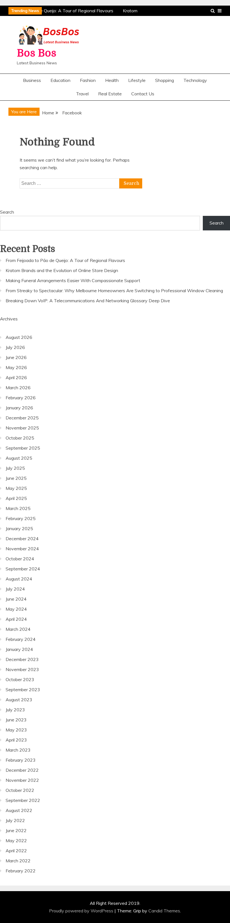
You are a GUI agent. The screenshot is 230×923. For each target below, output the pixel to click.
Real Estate (110, 93)
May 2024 (16, 609)
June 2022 (16, 830)
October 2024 (20, 558)
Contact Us (142, 93)
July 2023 (15, 709)
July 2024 (15, 589)
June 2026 (16, 357)
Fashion (88, 80)
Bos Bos (36, 53)
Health (112, 80)
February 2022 (21, 871)
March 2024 (18, 629)
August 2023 (19, 699)
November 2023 (22, 669)
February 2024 (21, 639)
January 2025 (19, 528)
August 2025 (19, 458)
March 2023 (18, 750)
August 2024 (19, 579)
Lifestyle (137, 80)
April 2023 (16, 740)
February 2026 (21, 397)
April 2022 (16, 850)
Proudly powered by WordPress (81, 910)
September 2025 (23, 448)
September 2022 (23, 800)
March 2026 (18, 387)
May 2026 (16, 367)
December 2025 (22, 418)
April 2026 (16, 377)
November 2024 (22, 548)
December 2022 (22, 770)
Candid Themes (164, 910)
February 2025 (21, 518)
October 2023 (20, 679)
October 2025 (20, 438)
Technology (195, 80)
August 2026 (19, 337)
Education (60, 80)
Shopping (164, 80)
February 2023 (21, 760)
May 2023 (16, 730)
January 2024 (19, 649)
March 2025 (18, 508)
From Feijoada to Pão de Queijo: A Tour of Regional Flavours (65, 260)
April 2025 (16, 498)
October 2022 (20, 790)
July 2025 (15, 468)
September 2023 (23, 689)
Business (32, 80)
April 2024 (16, 619)
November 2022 (22, 780)
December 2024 (22, 538)
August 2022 (19, 810)
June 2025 (16, 478)
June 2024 (16, 599)
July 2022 (15, 820)
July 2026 (15, 347)
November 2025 (22, 428)
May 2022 (16, 840)
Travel (82, 93)
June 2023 (16, 720)
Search (7, 212)
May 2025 (16, 488)
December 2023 (22, 659)
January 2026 (19, 407)
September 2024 (23, 569)
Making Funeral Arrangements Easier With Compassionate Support (73, 280)
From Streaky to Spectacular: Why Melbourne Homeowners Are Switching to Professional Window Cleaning (114, 290)
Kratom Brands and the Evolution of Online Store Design (62, 270)
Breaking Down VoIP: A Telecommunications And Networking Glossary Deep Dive (88, 300)
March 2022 (18, 860)
